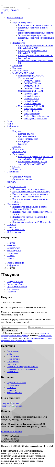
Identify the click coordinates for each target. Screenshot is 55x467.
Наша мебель (13, 356)
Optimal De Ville (31, 101)
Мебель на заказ (20, 70)
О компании (13, 171)
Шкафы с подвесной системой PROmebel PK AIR (32, 51)
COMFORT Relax (32, 81)
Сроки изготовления (28, 139)
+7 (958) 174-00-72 (10, 10)
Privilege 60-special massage (36, 116)
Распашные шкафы (16, 229)
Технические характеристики (32, 35)
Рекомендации (19, 151)
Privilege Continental (33, 108)
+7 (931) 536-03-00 (10, 436)
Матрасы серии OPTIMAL (31, 91)
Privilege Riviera (31, 111)
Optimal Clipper (31, 93)
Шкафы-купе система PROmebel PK (35, 55)
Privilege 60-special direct (35, 118)
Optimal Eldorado (32, 96)
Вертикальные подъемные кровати (35, 25)
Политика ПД (13, 371)
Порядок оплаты (26, 134)
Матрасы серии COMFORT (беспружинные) (31, 77)
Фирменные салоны (22, 179)
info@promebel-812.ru (11, 441)
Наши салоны (13, 359)
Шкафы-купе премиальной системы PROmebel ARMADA (35, 46)
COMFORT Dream (32, 83)
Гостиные (17, 65)
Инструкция (24, 141)
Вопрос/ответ (18, 149)
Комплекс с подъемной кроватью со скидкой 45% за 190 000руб (35, 157)
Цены (9, 121)
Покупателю (13, 351)
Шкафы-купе (18, 43)
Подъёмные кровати (22, 22)
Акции (10, 124)
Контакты (11, 182)
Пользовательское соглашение (21, 369)
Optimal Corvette (31, 98)
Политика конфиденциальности (22, 366)
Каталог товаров (15, 17)
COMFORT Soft (31, 86)
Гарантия (22, 144)
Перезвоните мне (9, 330)
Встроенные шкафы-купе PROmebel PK (31, 222)
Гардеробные (24, 58)
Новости (16, 169)
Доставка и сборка (27, 136)
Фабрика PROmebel (21, 177)
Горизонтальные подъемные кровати (36, 33)
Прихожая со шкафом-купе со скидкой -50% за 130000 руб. (32, 162)
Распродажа (18, 154)
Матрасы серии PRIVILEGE (31, 106)
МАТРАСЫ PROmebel (23, 73)
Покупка (16, 131)
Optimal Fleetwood (32, 103)
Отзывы (16, 166)
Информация (13, 126)
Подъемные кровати (16, 186)
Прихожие (17, 68)
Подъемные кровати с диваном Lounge (31, 191)
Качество (16, 146)
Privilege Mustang (32, 113)
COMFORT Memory (33, 88)
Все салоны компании (11, 431)
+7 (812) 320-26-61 (10, 439)
